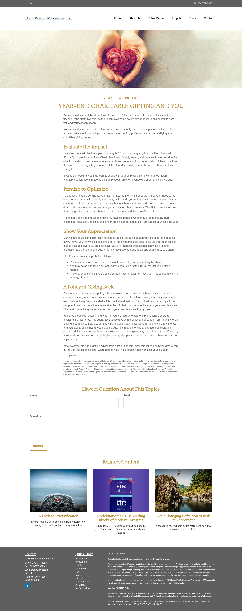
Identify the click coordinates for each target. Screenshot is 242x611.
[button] (134, 18)
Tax (77, 571)
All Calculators (82, 588)
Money (78, 575)
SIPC (201, 593)
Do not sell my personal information (171, 582)
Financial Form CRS (119, 553)
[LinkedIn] (31, 3)
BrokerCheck (164, 558)
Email (126, 395)
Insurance (80, 568)
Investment (81, 561)
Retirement (81, 558)
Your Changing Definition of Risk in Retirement (183, 518)
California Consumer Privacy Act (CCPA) (190, 580)
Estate (78, 565)
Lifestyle (79, 578)
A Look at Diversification (58, 516)
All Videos (80, 584)
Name (33, 395)
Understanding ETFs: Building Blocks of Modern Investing (121, 518)
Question (35, 416)
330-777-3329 (205, 3)
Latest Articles (82, 581)
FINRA (194, 593)
